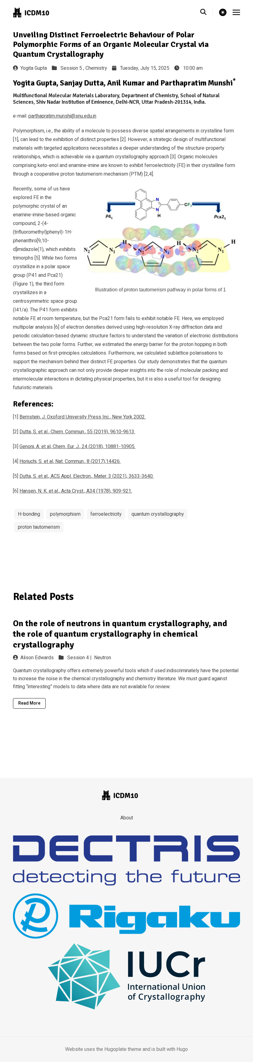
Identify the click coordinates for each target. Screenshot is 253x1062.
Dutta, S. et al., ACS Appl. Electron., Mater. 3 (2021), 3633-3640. (86, 476)
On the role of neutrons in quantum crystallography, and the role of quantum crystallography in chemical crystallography (120, 634)
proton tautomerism (39, 527)
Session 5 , (72, 68)
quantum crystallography (157, 514)
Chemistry (96, 68)
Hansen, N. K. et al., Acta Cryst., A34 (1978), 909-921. (75, 491)
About (126, 818)
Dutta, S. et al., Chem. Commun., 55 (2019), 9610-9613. (77, 431)
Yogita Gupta (33, 68)
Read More (29, 703)
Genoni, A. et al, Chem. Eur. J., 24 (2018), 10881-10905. (77, 446)
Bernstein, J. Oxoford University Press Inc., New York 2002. (82, 417)
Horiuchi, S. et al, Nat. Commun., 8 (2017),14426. (70, 461)
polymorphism (65, 514)
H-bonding (29, 514)
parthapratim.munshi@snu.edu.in (62, 116)
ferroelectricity (106, 514)
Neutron (102, 657)
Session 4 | (80, 657)
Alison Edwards (37, 657)
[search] (206, 12)
